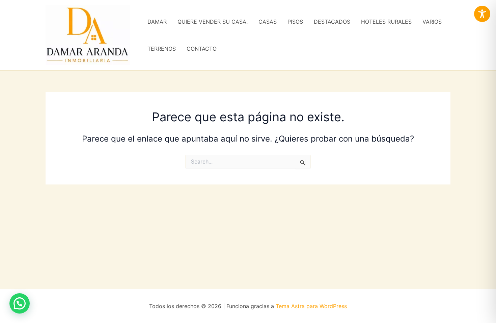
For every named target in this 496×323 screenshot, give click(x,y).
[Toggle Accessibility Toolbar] (482, 14)
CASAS (267, 21)
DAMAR (157, 21)
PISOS (295, 21)
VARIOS (432, 21)
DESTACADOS (332, 21)
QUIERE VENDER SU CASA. (212, 21)
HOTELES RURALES (386, 21)
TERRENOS (161, 48)
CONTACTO (202, 48)
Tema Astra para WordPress (311, 306)
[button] (19, 303)
